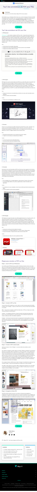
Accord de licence (23, 483)
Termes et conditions (7, 483)
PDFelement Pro (4, 35)
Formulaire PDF (29, 455)
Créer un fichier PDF (30, 451)
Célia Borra (7, 12)
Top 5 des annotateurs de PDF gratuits (10, 452)
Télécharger (18, 27)
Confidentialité (12, 483)
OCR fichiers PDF (30, 454)
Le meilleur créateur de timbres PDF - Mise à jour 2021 (13, 449)
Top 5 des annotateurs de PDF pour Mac (10, 451)
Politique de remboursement (30, 483)
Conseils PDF (29, 449)
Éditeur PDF (19, 13)
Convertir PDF (29, 452)
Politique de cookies (17, 483)
